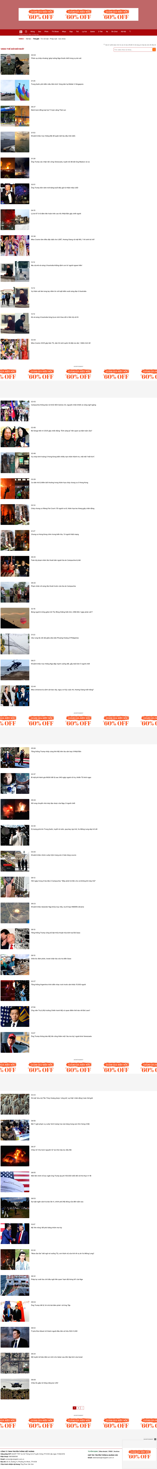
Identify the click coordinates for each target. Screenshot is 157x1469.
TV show (55, 32)
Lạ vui (84, 32)
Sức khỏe (62, 39)
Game (92, 32)
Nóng (33, 32)
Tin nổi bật (45, 39)
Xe (107, 32)
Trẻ (77, 32)
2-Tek (100, 32)
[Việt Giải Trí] (21, 32)
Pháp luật (53, 39)
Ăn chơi (114, 32)
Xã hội (123, 32)
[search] (129, 31)
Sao (39, 32)
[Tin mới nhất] (26, 32)
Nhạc (64, 32)
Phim (46, 32)
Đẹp (71, 32)
